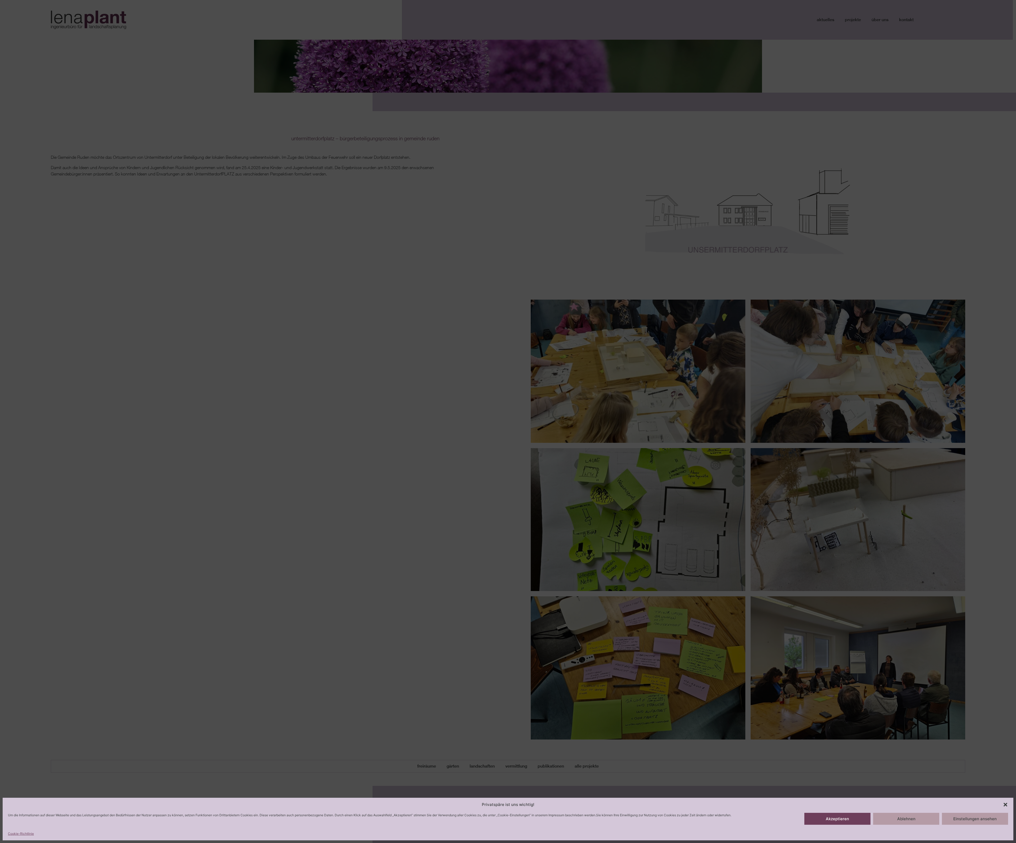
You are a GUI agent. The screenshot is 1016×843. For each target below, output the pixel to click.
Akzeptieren (837, 818)
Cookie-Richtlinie (21, 834)
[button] (1005, 804)
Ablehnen (906, 818)
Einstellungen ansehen (975, 818)
